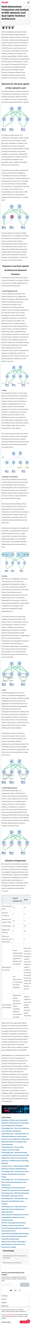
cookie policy (9, 1314)
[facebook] (19, 1290)
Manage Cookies (6, 1322)
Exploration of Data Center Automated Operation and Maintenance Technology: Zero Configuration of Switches (15, 1122)
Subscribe (25, 1285)
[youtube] (11, 1290)
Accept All (24, 1322)
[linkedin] (15, 1290)
